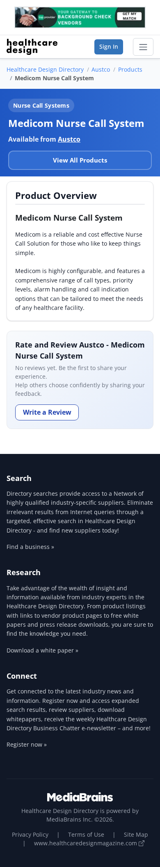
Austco (100, 69)
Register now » (27, 744)
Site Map (136, 834)
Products (130, 69)
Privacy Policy (30, 834)
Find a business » (30, 547)
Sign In (108, 46)
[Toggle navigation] (143, 47)
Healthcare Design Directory (45, 69)
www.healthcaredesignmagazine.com (86, 843)
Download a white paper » (42, 650)
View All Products (80, 160)
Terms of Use (86, 834)
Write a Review (47, 412)
